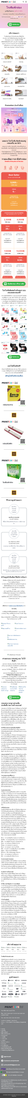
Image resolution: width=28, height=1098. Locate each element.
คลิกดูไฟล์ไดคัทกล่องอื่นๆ (14, 376)
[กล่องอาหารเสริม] (7, 95)
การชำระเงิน (4, 1038)
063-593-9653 (16, 1017)
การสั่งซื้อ (3, 1037)
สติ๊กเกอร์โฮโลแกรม (5, 1033)
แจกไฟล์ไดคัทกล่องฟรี (6, 1047)
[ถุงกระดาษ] (7, 83)
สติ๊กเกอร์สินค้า (4, 1032)
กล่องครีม (3, 1030)
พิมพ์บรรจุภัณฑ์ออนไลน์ (6, 1048)
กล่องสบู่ (3, 1028)
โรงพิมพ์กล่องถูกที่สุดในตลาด (7, 1050)
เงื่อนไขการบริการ (5, 1042)
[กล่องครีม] (7, 70)
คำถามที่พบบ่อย (4, 1045)
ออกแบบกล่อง (4, 1035)
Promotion (3, 1043)
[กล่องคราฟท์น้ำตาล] (21, 70)
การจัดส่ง (3, 1040)
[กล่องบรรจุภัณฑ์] (7, 58)
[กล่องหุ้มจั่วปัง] (21, 83)
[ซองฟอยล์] (21, 95)
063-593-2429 (7, 1017)
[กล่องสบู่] (21, 58)
